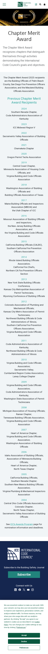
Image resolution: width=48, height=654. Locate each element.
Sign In (44, 4)
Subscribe (24, 574)
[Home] (24, 4)
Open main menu (4, 4)
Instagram (32, 589)
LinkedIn (15, 589)
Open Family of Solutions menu (36, 4)
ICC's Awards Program (21, 524)
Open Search (40, 4)
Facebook (19, 589)
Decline (24, 641)
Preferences (24, 648)
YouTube (28, 589)
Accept (24, 635)
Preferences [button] (21, 627)
